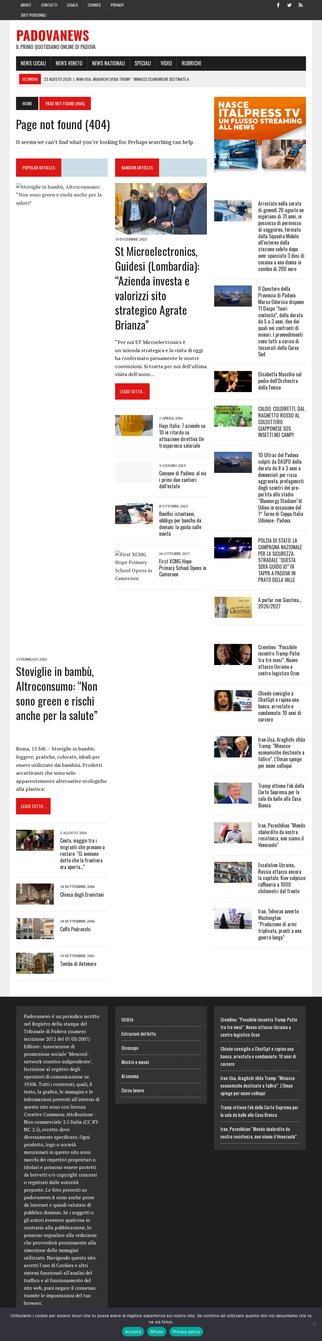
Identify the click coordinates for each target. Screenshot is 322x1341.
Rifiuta (156, 1331)
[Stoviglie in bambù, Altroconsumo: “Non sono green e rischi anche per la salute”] (62, 650)
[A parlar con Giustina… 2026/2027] (233, 613)
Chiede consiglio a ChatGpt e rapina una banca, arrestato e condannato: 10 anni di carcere (279, 706)
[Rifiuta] (314, 1324)
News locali (33, 63)
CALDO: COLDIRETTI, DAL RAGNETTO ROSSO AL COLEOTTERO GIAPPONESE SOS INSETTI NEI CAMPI (281, 422)
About (26, 5)
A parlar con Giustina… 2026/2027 (280, 603)
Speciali (143, 63)
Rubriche (191, 63)
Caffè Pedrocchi (75, 929)
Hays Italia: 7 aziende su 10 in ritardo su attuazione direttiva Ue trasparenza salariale (182, 435)
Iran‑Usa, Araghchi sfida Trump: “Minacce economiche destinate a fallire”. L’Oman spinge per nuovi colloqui (281, 752)
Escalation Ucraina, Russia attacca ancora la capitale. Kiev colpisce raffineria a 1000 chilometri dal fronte (281, 878)
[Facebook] (278, 4)
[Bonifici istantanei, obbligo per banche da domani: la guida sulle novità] (134, 520)
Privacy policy (186, 1331)
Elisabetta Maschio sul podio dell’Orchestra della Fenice (280, 380)
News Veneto (69, 63)
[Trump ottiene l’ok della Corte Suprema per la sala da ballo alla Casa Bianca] (233, 799)
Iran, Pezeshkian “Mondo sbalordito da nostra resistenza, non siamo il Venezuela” (281, 835)
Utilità (127, 1019)
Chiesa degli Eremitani (82, 894)
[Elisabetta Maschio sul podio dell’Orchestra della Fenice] (233, 388)
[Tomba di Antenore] (35, 969)
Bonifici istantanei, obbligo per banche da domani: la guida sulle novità (180, 523)
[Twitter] (290, 4)
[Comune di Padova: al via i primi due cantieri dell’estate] (134, 479)
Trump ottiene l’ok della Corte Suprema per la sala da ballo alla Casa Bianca (281, 795)
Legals (72, 5)
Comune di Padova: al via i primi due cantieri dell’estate (182, 479)
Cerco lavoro (132, 1090)
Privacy (117, 5)
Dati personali (33, 15)
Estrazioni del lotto (138, 1033)
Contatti (49, 5)
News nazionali (108, 63)
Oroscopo (129, 1047)
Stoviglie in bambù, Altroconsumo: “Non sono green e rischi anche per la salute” (56, 692)
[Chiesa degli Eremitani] (35, 900)
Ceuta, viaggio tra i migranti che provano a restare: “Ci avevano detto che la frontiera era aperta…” (82, 853)
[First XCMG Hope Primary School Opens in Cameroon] (134, 578)
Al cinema (130, 1075)
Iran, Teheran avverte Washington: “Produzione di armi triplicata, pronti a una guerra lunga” (280, 924)
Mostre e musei (135, 1061)
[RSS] (301, 4)
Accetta (133, 1331)
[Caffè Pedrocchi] (35, 935)
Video (166, 63)
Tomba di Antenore (78, 963)
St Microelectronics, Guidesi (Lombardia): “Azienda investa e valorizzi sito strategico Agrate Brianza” (157, 287)
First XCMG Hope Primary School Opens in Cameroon (182, 567)
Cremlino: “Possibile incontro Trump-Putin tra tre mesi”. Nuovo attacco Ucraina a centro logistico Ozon (279, 660)
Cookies (94, 5)
